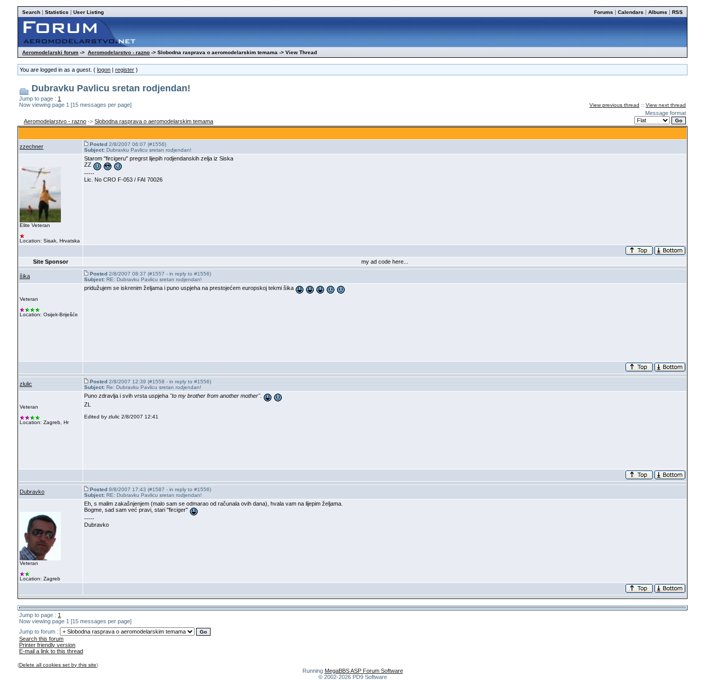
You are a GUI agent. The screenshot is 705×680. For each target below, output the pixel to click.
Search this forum (41, 639)
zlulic (26, 384)
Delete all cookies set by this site (58, 665)
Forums (603, 12)
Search (31, 12)
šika (25, 276)
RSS (677, 12)
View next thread (666, 105)
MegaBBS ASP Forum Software (364, 671)
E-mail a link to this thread (51, 651)
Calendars (631, 12)
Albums (657, 12)
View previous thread (614, 105)
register (124, 70)
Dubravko (32, 492)
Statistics (57, 12)
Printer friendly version (47, 645)
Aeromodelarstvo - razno (119, 52)
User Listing (88, 12)
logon (103, 70)
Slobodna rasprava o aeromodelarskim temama (153, 121)
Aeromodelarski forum (50, 52)
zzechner (31, 146)
